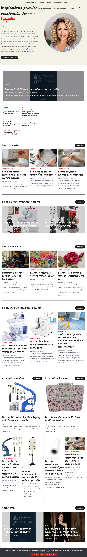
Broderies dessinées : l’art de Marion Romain (42, 274)
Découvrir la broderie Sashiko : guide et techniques (13, 276)
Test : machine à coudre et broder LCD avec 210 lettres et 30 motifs (15, 349)
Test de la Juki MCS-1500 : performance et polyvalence (41, 345)
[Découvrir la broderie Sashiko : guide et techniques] (15, 259)
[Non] (85, 552)
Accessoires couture (60, 8)
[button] (80, 8)
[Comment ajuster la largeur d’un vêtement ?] (43, 158)
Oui (33, 554)
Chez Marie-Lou (16, 8)
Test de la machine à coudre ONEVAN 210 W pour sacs (60, 224)
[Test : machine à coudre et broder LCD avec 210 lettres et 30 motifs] (15, 326)
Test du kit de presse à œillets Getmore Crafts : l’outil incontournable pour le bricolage (11, 469)
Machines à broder (45, 3)
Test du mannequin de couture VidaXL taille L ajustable (31, 475)
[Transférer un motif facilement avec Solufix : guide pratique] (75, 443)
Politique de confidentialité (48, 554)
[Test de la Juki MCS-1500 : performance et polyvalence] (43, 324)
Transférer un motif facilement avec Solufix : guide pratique (74, 459)
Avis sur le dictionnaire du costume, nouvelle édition (32, 89)
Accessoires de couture (8, 414)
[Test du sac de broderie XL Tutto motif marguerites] (64, 397)
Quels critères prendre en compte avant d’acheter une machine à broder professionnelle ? (70, 341)
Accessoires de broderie (52, 414)
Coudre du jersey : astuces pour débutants (70, 173)
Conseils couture (30, 8)
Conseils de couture (7, 168)
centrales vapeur (30, 14)
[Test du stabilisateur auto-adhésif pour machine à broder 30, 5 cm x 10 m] (55, 447)
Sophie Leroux (9, 92)
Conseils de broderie (8, 269)
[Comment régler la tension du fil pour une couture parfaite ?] (15, 158)
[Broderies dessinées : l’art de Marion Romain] (43, 259)
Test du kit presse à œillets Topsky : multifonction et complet (22, 419)
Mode (72, 8)
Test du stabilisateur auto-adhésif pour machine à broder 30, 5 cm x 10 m (54, 468)
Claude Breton (6, 282)
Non (37, 554)
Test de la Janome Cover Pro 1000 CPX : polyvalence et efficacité (11, 124)
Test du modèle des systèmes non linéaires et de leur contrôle (11, 112)
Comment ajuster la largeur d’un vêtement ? (10, 133)
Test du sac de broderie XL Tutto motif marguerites (62, 419)
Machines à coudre (44, 8)
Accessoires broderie (61, 3)
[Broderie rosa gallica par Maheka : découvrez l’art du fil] (71, 259)
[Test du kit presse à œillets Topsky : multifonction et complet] (22, 397)
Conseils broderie (30, 3)
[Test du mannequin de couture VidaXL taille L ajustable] (32, 452)
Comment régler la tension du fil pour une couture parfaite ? (30, 124)
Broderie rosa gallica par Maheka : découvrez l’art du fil (71, 276)
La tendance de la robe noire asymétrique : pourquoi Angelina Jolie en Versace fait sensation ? (30, 113)
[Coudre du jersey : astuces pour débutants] (71, 158)
